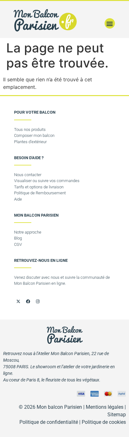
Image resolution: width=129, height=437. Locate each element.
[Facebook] (28, 301)
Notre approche (27, 232)
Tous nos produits (30, 129)
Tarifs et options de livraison (39, 187)
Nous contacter (27, 174)
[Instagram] (38, 301)
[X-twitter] (18, 301)
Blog (18, 238)
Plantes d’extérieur (30, 141)
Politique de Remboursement (40, 193)
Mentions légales (104, 407)
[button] (110, 23)
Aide (18, 199)
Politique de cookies (104, 422)
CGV (18, 244)
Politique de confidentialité (48, 422)
